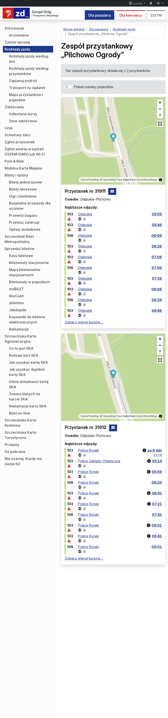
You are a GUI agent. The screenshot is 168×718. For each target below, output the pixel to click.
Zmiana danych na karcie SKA (24, 396)
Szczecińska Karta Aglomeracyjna (20, 339)
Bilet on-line (19, 413)
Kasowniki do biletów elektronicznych (27, 319)
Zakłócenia (14, 107)
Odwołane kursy (23, 114)
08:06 (156, 289)
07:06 (157, 257)
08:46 (157, 310)
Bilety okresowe (23, 189)
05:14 (157, 461)
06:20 (157, 482)
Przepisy (12, 444)
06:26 (157, 246)
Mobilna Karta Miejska (23, 168)
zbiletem (16, 303)
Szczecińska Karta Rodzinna (20, 423)
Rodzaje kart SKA (23, 355)
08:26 (157, 300)
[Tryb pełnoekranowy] (160, 124)
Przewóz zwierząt (24, 222)
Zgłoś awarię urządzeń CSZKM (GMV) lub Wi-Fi (25, 151)
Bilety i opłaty (16, 175)
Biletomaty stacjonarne (29, 262)
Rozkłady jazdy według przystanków (28, 71)
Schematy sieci (18, 135)
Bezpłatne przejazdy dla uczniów (30, 206)
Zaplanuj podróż (23, 81)
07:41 (157, 514)
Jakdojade (17, 310)
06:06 (156, 235)
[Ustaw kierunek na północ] (160, 115)
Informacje (14, 28)
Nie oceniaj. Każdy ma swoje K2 (23, 461)
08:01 (157, 525)
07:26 (157, 278)
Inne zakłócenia (23, 121)
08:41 (157, 536)
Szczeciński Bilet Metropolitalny (19, 239)
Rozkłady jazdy (17, 49)
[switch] (68, 87)
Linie (9, 128)
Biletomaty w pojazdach (29, 282)
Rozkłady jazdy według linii (28, 59)
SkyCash (16, 296)
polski (138, 3)
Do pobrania (15, 451)
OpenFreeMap (89, 179)
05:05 (157, 214)
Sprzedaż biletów (19, 248)
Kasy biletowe (21, 255)
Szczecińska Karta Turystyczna (20, 435)
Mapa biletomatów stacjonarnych (24, 272)
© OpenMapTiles (111, 179)
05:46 (157, 225)
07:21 (157, 504)
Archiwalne (19, 35)
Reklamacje (19, 329)
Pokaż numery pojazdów (93, 87)
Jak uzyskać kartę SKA (28, 362)
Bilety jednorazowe (25, 182)
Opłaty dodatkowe (24, 229)
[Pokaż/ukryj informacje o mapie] (160, 179)
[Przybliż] (160, 102)
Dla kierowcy (130, 15)
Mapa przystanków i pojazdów (26, 97)
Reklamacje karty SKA (27, 406)
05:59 (157, 472)
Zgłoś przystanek (20, 142)
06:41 (157, 493)
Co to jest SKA (21, 348)
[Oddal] (160, 109)
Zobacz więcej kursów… (84, 322)
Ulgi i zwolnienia (23, 196)
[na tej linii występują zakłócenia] (69, 219)
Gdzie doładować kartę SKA (29, 384)
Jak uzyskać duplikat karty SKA (27, 372)
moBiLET (16, 289)
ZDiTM (156, 15)
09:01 (157, 547)
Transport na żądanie (27, 88)
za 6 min (154, 450)
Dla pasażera (99, 15)
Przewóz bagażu (23, 215)
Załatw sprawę (17, 42)
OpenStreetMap (146, 179)
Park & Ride (14, 161)
